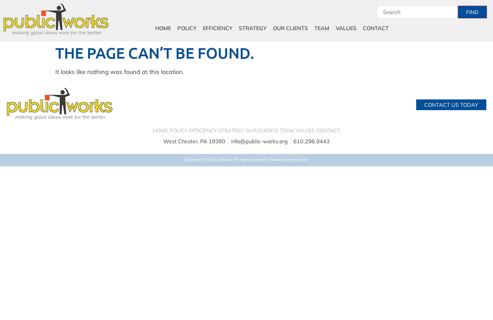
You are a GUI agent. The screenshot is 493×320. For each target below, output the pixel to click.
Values (346, 28)
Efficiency (217, 28)
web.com (299, 159)
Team (321, 28)
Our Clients (290, 28)
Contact (376, 28)
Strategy (253, 28)
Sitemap (192, 159)
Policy (187, 28)
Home (163, 28)
